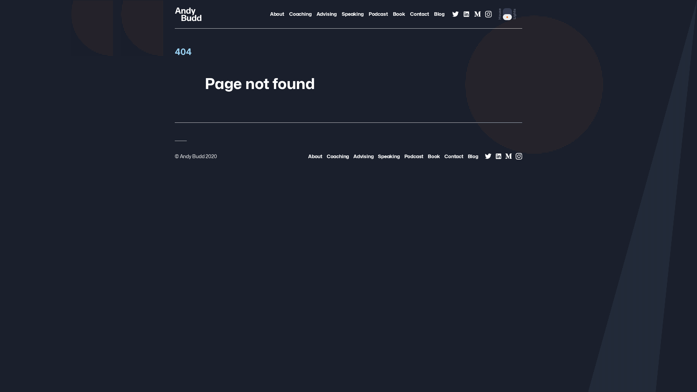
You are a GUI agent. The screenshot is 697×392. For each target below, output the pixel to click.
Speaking (352, 14)
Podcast (378, 14)
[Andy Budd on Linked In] (466, 14)
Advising (327, 14)
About (277, 14)
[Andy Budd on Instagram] (488, 14)
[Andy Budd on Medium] (477, 14)
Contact (419, 14)
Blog (439, 14)
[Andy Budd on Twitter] (455, 14)
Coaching (300, 14)
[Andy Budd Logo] (188, 14)
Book (399, 14)
